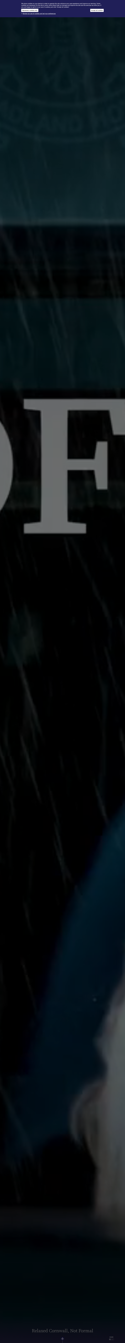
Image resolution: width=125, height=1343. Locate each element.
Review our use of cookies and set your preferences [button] (39, 14)
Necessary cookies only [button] (29, 10)
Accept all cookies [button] (97, 10)
